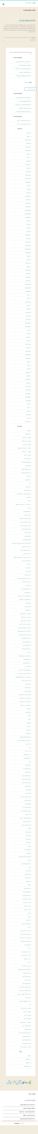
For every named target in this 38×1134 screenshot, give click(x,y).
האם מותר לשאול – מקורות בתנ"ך (23, 494)
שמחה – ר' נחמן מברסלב (25, 1022)
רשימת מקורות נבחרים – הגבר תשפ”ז (22, 68)
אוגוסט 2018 (28, 358)
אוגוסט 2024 (28, 182)
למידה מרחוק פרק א (27, 20)
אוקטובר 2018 (27, 354)
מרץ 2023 (28, 231)
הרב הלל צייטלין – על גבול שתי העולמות (22, 557)
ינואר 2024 (28, 199)
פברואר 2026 (27, 140)
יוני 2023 (28, 224)
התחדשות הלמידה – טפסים (24, 670)
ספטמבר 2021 (27, 288)
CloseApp (16, 1123)
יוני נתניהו (28, 730)
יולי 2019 (28, 330)
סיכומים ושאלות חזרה (25, 863)
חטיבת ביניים (27, 712)
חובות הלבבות (27, 687)
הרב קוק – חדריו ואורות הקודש (24, 631)
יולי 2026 (28, 133)
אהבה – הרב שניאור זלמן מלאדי (23, 448)
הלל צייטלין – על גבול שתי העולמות (23, 504)
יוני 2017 (28, 407)
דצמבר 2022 (27, 242)
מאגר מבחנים (27, 786)
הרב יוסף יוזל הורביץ (26, 582)
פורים (29, 913)
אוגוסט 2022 (28, 252)
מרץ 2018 (28, 376)
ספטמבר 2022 (27, 249)
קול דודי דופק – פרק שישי (25, 937)
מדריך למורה (27, 814)
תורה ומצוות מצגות (26, 1036)
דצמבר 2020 (27, 302)
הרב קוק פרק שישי (26, 645)
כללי (29, 37)
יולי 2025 (28, 154)
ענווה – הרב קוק (27, 906)
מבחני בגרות (27, 793)
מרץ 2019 (28, 340)
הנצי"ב (29, 508)
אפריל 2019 (28, 337)
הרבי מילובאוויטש (26, 663)
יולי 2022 (28, 256)
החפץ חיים (28, 497)
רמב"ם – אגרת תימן (26, 966)
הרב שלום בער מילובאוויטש (24, 656)
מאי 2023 (28, 228)
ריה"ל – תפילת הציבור (25, 955)
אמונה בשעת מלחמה (26, 462)
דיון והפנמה (28, 487)
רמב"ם (29, 962)
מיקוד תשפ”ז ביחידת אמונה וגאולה (23, 61)
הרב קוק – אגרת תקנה (25, 617)
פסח (29, 916)
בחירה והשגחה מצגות (26, 469)
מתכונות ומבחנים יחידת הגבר (24, 856)
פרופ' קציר (28, 920)
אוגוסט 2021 (28, 291)
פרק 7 (29, 927)
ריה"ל (29, 948)
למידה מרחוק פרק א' (11, 37)
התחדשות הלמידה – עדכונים (24, 673)
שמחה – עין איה (27, 1018)
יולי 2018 (28, 361)
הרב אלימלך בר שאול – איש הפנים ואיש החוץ (21, 543)
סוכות (29, 860)
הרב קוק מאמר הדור (26, 642)
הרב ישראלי (28, 585)
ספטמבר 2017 (27, 397)
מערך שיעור (28, 839)
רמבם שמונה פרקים (26, 983)
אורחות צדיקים (27, 458)
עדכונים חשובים (27, 888)
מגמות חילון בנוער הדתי (25, 811)
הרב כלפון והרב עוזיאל (25, 589)
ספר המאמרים (27, 874)
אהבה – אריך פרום (26, 437)
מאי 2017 (28, 411)
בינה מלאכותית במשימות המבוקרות (23, 75)
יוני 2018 (28, 365)
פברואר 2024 (27, 196)
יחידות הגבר (28, 733)
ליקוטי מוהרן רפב (26, 768)
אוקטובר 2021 (27, 284)
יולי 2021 (28, 295)
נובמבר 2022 (27, 245)
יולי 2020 (28, 305)
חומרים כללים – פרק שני (25, 705)
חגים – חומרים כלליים (25, 680)
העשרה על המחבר (26, 539)
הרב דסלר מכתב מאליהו (25, 550)
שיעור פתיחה (27, 997)
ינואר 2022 (28, 273)
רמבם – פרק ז (27, 980)
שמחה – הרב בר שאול (25, 1008)
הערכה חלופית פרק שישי (25, 525)
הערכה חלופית (27, 515)
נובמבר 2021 (28, 280)
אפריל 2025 (28, 164)
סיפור (29, 867)
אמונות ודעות (27, 465)
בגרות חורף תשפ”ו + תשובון (24, 72)
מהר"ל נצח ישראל (26, 821)
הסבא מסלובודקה (26, 511)
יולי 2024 (28, 185)
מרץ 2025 (28, 168)
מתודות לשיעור (27, 849)
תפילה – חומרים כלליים (25, 1047)
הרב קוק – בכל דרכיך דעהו (24, 624)
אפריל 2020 (28, 312)
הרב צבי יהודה (27, 606)
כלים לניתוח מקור (26, 754)
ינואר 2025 (28, 171)
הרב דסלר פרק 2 (27, 553)
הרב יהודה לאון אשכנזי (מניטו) (24, 578)
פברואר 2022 (27, 270)
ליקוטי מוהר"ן (27, 765)
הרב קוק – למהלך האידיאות (24, 634)
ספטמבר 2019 (27, 326)
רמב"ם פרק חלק (27, 973)
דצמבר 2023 (27, 203)
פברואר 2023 (27, 235)
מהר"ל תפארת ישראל (26, 825)
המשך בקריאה (32, 40)
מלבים (29, 828)
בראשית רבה (27, 479)
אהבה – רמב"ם (27, 455)
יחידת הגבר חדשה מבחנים (25, 737)
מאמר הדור (28, 790)
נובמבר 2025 (27, 150)
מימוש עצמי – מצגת (21, 120)
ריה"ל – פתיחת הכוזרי (25, 952)
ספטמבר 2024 (27, 178)
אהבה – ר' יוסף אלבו (26, 451)
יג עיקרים (28, 726)
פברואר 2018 (27, 379)
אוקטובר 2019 (27, 323)
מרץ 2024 (28, 192)
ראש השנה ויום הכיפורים (25, 941)
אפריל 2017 (28, 414)
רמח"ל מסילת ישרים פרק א (24, 987)
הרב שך (28, 652)
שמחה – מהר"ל (27, 1015)
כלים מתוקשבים (27, 758)
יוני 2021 (28, 298)
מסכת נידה (28, 835)
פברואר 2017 (27, 421)
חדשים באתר (27, 684)
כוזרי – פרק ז (27, 751)
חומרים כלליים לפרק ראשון (24, 694)
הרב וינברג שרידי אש (26, 560)
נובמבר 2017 (28, 390)
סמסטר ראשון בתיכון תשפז (24, 65)
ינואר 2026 (28, 143)
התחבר (28, 1055)
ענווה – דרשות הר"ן (26, 899)
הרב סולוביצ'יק (27, 592)
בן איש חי (28, 476)
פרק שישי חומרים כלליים (25, 934)
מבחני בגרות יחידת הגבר (25, 797)
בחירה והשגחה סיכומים (25, 472)
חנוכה (29, 719)
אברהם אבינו (27, 434)
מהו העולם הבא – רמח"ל (25, 818)
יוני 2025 (28, 157)
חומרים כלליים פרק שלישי (25, 701)
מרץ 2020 (28, 316)
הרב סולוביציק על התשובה (24, 599)
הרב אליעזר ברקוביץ (26, 546)
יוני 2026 (28, 136)
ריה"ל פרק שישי (27, 959)
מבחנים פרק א (27, 800)
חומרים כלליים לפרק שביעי (24, 698)
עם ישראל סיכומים (26, 892)
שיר (29, 1004)
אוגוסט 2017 (28, 400)
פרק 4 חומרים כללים (26, 923)
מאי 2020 (28, 309)
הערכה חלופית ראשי (26, 529)
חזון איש (28, 708)
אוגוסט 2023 (28, 217)
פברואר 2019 (27, 344)
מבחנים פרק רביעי (26, 807)
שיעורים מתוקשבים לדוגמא (24, 1001)
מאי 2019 (28, 333)
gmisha (28, 430)
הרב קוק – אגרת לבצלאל (25, 613)
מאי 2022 (28, 259)
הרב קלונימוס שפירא (26, 649)
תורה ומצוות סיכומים (26, 1040)
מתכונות (28, 853)
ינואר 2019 (28, 347)
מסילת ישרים (27, 832)
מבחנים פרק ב (27, 804)
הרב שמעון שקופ (27, 659)
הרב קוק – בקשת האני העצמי (24, 627)
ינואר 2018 (28, 383)
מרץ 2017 (28, 418)
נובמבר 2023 (27, 206)
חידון (29, 715)
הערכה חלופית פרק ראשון (25, 518)
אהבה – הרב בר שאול (25, 441)
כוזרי (29, 747)
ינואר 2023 (28, 238)
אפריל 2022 (28, 263)
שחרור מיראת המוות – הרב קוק (24, 994)
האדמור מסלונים (27, 490)
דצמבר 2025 (27, 147)
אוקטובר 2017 (27, 393)
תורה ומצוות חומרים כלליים (24, 1033)
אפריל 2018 (28, 372)
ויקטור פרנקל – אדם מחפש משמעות (22, 677)
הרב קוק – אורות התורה (25, 620)
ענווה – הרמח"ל (27, 909)
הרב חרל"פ (28, 568)
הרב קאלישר (27, 610)
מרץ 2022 (28, 266)
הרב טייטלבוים (27, 575)
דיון (29, 483)
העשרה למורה (27, 532)
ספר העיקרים (27, 878)
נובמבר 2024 (27, 175)
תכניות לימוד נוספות (26, 1043)
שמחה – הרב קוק (26, 1011)
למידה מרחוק (25, 37)
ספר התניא (28, 881)
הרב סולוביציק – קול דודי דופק (24, 596)
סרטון (29, 885)
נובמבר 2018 (28, 351)
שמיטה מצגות (27, 1029)
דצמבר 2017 (28, 386)
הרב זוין (28, 564)
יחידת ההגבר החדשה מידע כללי (23, 740)
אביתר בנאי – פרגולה (21, 124)
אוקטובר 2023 (27, 210)
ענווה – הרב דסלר (26, 902)
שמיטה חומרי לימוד (26, 1025)
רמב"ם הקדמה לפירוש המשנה (24, 969)
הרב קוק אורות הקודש (25, 638)
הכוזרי (29, 501)
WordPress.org (27, 1066)
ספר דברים (28, 870)
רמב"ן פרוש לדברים (26, 976)
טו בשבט (28, 723)
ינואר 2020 (28, 319)
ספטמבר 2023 (27, 214)
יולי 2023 (28, 221)
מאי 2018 (28, 369)
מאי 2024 (28, 189)
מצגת (29, 846)
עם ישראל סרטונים (26, 895)
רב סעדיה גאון (27, 945)
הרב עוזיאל (28, 603)
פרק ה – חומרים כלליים (25, 930)
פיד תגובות (28, 1062)
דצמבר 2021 (28, 277)
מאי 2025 (28, 161)
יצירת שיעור (27, 744)
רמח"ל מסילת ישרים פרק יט (24, 990)
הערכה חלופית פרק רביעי (25, 522)
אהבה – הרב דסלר (26, 444)
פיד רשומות (28, 1059)
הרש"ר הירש (27, 666)
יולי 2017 (28, 404)
